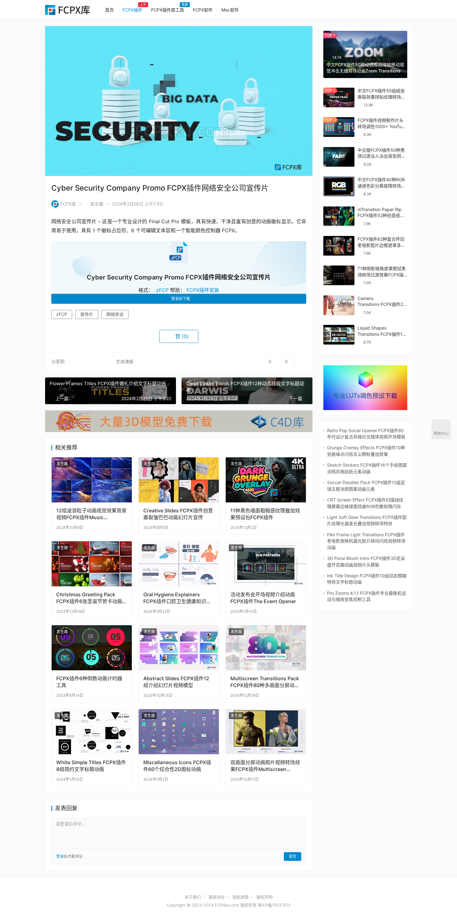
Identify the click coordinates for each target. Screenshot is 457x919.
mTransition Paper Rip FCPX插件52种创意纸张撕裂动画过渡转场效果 (381, 215)
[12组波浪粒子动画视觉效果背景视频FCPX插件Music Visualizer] (92, 479)
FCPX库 (68, 203)
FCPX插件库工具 (167, 9)
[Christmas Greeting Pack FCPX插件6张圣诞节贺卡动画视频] (92, 563)
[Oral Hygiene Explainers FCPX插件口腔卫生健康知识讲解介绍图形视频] (179, 563)
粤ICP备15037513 (274, 905)
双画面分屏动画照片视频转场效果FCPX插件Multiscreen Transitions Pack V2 (265, 766)
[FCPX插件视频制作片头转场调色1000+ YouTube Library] (338, 127)
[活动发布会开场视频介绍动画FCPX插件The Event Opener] (266, 563)
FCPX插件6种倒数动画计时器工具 (89, 681)
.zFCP (161, 290)
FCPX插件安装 (203, 290)
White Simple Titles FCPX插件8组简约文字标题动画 (91, 765)
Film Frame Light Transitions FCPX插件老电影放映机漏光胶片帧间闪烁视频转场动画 (366, 541)
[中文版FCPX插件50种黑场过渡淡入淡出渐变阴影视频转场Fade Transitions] (338, 157)
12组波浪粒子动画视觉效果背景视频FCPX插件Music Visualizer (91, 514)
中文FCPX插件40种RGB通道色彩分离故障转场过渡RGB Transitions (381, 185)
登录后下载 (180, 298)
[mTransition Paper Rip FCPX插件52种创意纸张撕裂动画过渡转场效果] (338, 216)
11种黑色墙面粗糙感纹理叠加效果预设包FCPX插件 (265, 513)
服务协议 (217, 896)
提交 (292, 856)
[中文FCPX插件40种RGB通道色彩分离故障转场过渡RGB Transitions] (338, 186)
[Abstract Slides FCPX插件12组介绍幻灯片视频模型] (179, 647)
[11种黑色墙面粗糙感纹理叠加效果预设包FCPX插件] (266, 479)
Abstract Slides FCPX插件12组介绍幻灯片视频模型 (176, 681)
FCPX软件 (203, 9)
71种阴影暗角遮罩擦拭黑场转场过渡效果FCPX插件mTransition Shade (382, 274)
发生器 (96, 203)
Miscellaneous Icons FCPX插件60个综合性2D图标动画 (177, 765)
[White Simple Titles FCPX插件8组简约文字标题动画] (92, 731)
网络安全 (115, 314)
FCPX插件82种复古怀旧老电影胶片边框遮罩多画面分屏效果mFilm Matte (381, 245)
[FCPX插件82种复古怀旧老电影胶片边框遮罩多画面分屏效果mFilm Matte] (338, 246)
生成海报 (124, 361)
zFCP (61, 314)
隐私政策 (241, 896)
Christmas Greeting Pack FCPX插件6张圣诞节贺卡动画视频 (89, 598)
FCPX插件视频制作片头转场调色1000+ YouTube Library (382, 126)
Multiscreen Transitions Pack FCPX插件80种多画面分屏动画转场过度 (264, 682)
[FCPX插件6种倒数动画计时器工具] (92, 647)
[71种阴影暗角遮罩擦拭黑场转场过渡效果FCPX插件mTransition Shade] (338, 275)
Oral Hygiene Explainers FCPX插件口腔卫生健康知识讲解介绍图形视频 (177, 598)
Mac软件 (230, 9)
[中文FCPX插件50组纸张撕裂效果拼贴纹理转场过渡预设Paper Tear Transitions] (338, 97)
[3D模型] (178, 413)
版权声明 (264, 896)
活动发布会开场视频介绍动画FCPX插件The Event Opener (263, 597)
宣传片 (86, 314)
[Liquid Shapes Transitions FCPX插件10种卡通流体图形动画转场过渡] (338, 334)
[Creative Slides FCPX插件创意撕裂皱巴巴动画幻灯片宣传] (179, 479)
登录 (60, 856)
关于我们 (193, 896)
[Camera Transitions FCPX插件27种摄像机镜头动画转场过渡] (338, 305)
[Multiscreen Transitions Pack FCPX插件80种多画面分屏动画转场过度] (266, 647)
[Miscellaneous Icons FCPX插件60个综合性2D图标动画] (179, 731)
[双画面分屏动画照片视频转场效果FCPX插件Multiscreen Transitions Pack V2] (266, 731)
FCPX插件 (132, 9)
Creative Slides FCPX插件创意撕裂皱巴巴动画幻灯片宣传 (178, 513)
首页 (109, 9)
